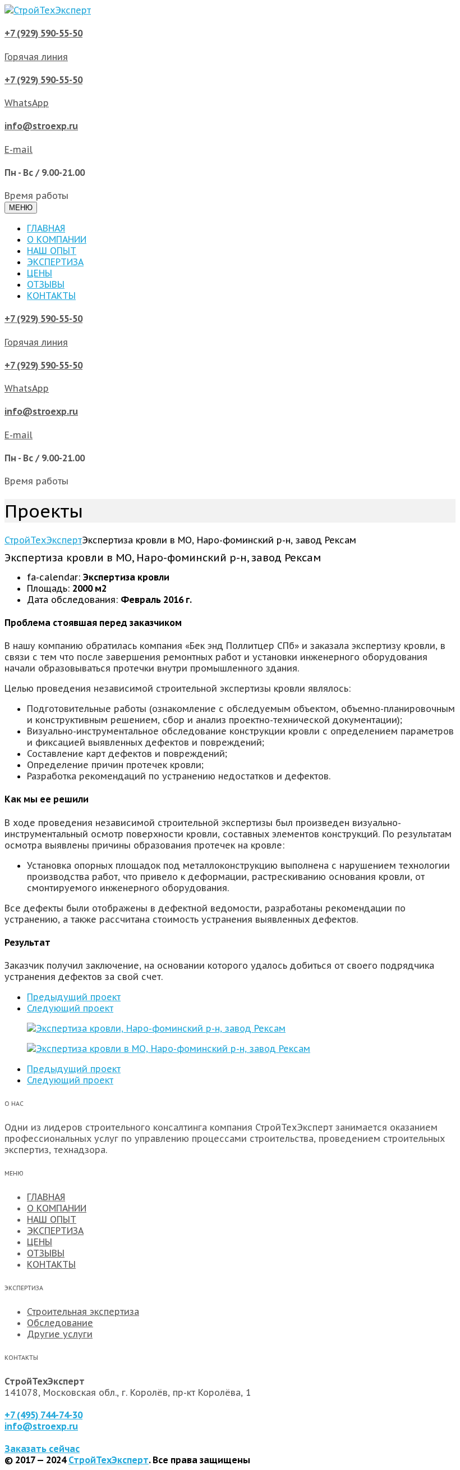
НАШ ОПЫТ (51, 250)
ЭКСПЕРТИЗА (55, 261)
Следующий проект (70, 1008)
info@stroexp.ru (41, 1426)
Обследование (60, 1322)
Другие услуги (60, 1334)
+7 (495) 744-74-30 (43, 1415)
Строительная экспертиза (83, 1311)
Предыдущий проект (74, 996)
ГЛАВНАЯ (46, 228)
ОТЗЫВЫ (46, 284)
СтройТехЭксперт (108, 1460)
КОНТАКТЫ (51, 295)
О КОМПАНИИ (56, 239)
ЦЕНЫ (39, 273)
